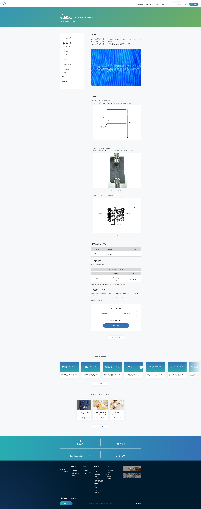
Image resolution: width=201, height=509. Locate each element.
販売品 (85, 473)
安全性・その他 (67, 64)
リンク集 (108, 472)
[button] (141, 367)
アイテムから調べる (64, 471)
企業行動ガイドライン (99, 474)
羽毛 (65, 67)
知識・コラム (148, 4)
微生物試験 (66, 69)
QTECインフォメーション (99, 493)
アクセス (185, 4)
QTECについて (157, 4)
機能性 (65, 56)
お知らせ (96, 487)
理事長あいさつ (75, 468)
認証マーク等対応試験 (87, 472)
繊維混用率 (66, 62)
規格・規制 (97, 492)
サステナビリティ (171, 4)
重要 (96, 485)
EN (130, 503)
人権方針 (96, 476)
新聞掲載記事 (97, 489)
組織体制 (73, 472)
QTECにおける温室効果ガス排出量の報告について (99, 481)
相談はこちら (116, 325)
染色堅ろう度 (67, 46)
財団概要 (73, 475)
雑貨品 (65, 54)
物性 (65, 49)
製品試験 (66, 51)
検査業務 (85, 468)
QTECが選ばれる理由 (76, 473)
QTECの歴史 (74, 470)
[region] (116, 252)
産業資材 (66, 72)
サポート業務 (86, 470)
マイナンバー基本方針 (110, 470)
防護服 (65, 59)
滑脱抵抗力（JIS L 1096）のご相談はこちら (69, 21)
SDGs (96, 471)
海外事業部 (109, 478)
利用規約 (139, 503)
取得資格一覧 (109, 468)
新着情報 (179, 4)
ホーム (61, 466)
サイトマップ (134, 503)
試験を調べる (140, 4)
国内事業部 (109, 476)
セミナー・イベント (98, 490)
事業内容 (164, 4)
